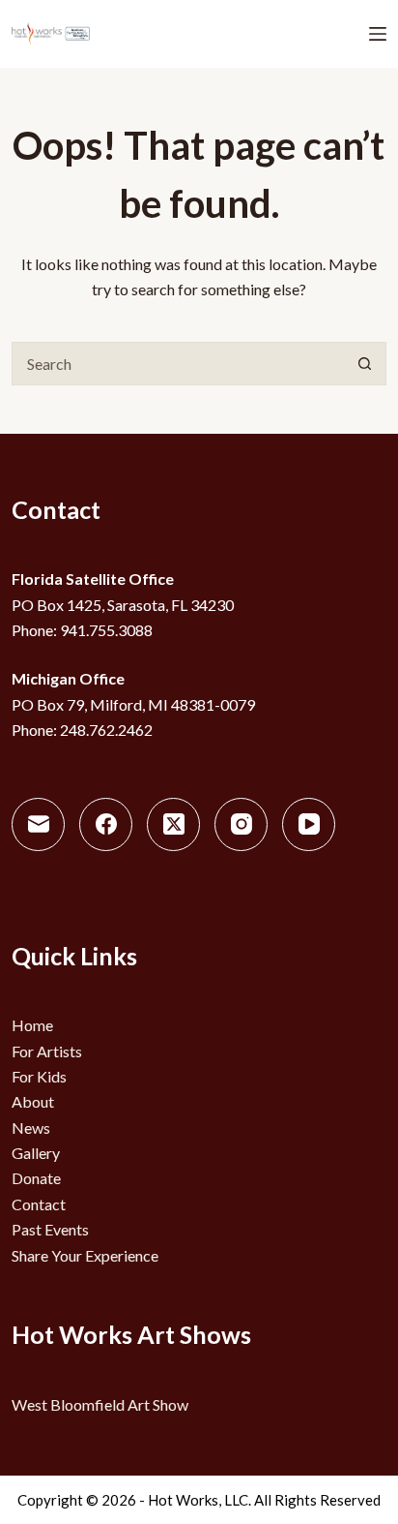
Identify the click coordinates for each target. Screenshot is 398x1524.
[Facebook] (105, 824)
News (31, 1127)
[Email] (38, 824)
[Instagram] (241, 824)
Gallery (36, 1152)
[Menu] (377, 34)
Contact (39, 1204)
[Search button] (364, 363)
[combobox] (178, 363)
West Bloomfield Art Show (100, 1404)
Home (32, 1025)
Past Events (50, 1229)
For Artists (47, 1051)
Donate (36, 1178)
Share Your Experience (85, 1255)
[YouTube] (308, 824)
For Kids (39, 1076)
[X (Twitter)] (173, 824)
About (33, 1101)
